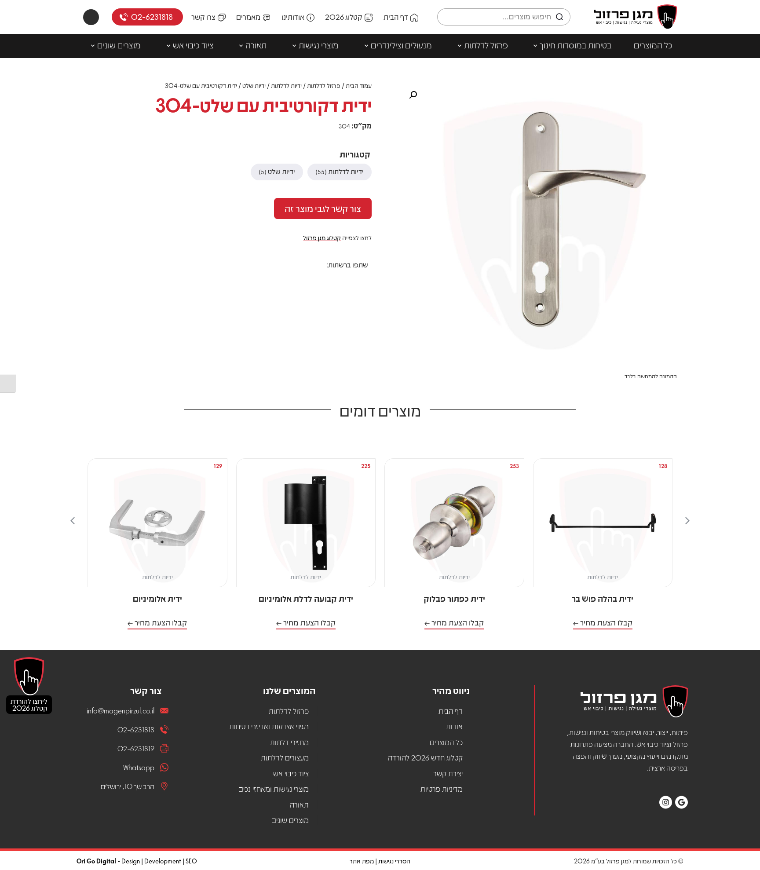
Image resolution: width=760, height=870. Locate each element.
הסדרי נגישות (394, 860)
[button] (362, 280)
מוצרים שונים (119, 44)
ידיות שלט (254, 85)
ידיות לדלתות (286, 85)
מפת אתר (362, 860)
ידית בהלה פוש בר (602, 598)
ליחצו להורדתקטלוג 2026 (29, 704)
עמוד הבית (359, 85)
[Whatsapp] (91, 17)
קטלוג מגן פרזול (322, 237)
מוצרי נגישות (319, 44)
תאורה (256, 44)
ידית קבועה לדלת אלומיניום (306, 598)
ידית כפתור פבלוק (454, 598)
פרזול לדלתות (486, 44)
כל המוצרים (653, 44)
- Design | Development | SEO (137, 860)
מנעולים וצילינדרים (401, 44)
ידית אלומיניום (157, 598)
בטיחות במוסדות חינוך (575, 44)
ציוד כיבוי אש (193, 44)
